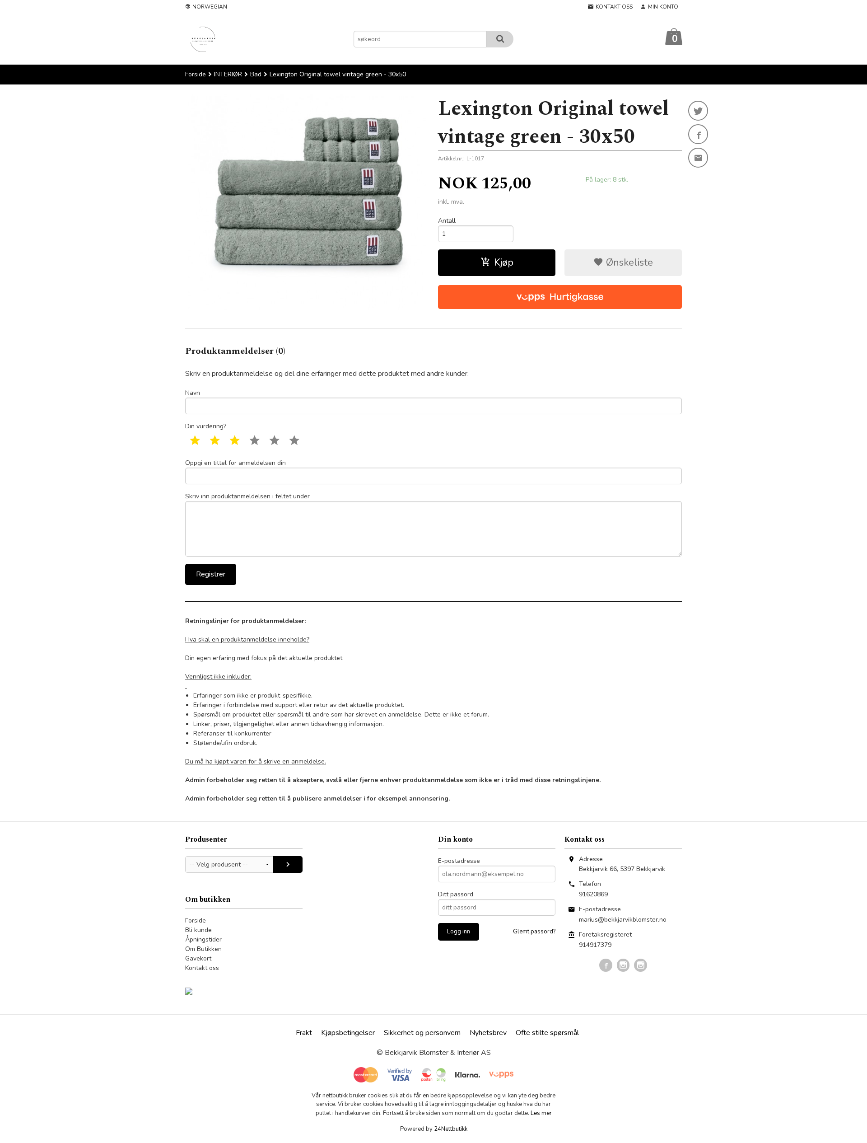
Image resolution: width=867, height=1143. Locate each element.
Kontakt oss (202, 968)
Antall (447, 220)
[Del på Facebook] (698, 134)
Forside (195, 74)
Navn (192, 393)
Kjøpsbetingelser (348, 1033)
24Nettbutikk (450, 1129)
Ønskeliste (628, 262)
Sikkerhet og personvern (422, 1033)
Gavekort (198, 958)
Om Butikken (203, 949)
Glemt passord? (534, 932)
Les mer (541, 1113)
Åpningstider (203, 939)
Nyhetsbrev (488, 1033)
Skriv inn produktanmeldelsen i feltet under (247, 496)
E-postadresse (459, 861)
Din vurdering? (205, 426)
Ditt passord (455, 894)
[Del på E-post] (698, 158)
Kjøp (503, 262)
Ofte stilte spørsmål (547, 1033)
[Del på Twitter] (698, 111)
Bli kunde (198, 930)
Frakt (304, 1033)
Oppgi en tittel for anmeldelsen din (235, 463)
